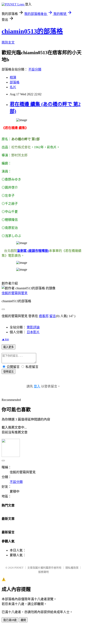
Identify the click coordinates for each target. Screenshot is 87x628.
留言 (52, 316)
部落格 (14, 82)
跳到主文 (8, 42)
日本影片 (33, 332)
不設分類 (34, 69)
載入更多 (8, 347)
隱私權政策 (72, 567)
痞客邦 (44, 316)
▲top (5, 339)
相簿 (13, 77)
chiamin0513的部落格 (32, 31)
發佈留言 (8, 371)
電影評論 (33, 327)
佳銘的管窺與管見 (15, 293)
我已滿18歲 (10, 620)
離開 (23, 620)
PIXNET (18, 567)
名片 (13, 87)
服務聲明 (43, 571)
